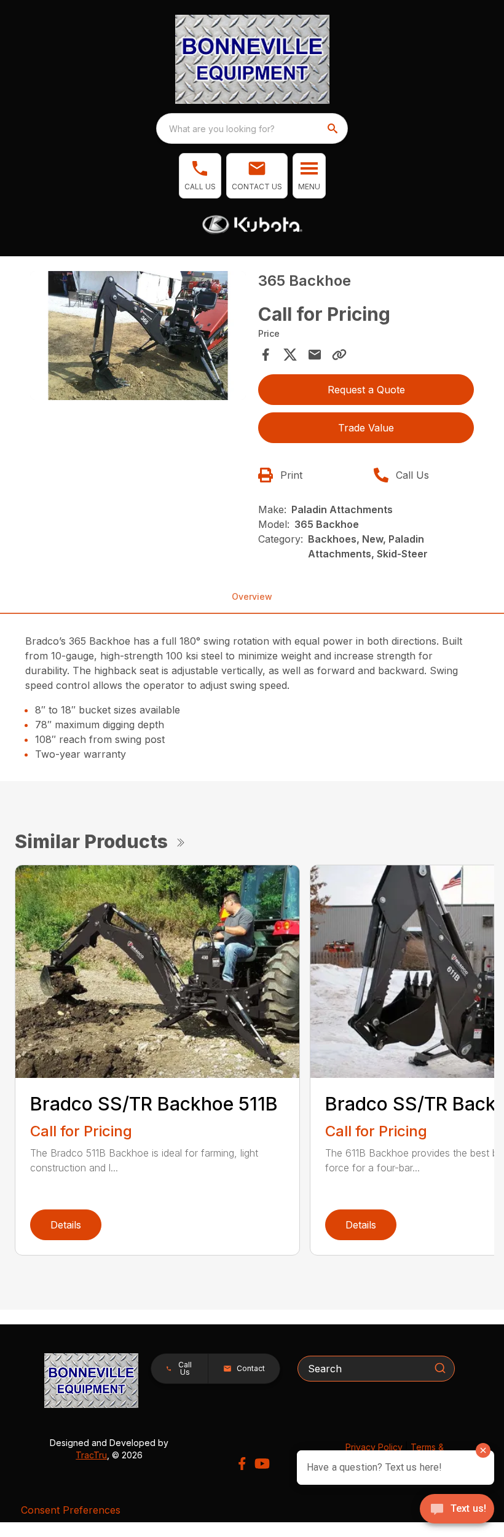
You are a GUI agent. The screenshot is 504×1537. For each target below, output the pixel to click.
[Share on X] (290, 354)
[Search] (440, 1368)
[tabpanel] (138, 337)
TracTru (91, 1455)
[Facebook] (242, 1463)
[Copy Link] (339, 354)
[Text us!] (457, 1510)
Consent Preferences (70, 1510)
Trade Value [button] (366, 428)
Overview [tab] (252, 596)
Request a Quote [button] (366, 389)
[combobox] (252, 128)
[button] (200, 176)
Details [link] (65, 1225)
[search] (333, 128)
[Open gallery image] (138, 336)
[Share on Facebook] (265, 354)
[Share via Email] (314, 354)
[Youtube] (262, 1463)
